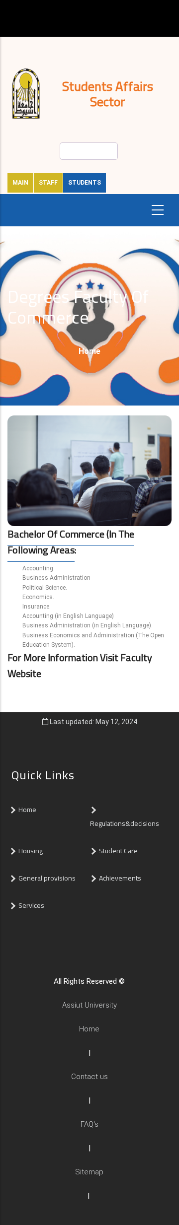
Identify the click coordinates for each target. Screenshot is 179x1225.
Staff (48, 182)
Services (31, 905)
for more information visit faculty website (79, 665)
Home (89, 351)
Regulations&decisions (125, 823)
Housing (30, 850)
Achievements (120, 878)
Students (84, 182)
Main (20, 182)
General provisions (47, 878)
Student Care (118, 850)
